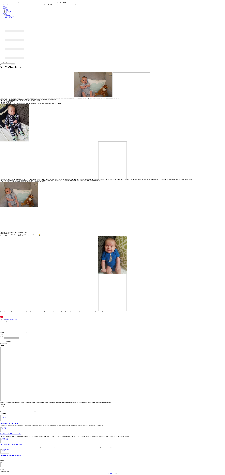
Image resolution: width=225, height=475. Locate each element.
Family (8, 319)
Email (1, 336)
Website (1, 338)
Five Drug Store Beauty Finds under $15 (12, 444)
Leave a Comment (17, 69)
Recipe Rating (3, 341)
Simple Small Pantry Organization (10, 455)
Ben (6, 319)
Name (1, 334)
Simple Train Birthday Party (9, 423)
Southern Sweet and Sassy (5, 60)
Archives (2, 471)
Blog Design (110, 473)
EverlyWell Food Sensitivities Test (10, 434)
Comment (2, 332)
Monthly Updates (13, 319)
